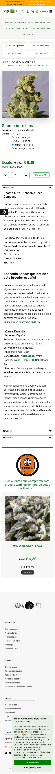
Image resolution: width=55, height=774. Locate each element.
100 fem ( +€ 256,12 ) (24, 148)
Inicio (5, 61)
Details (28, 572)
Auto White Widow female (27, 545)
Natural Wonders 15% (14, 1)
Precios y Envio (11, 633)
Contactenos (10, 713)
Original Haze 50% (15, 4)
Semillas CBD (21, 28)
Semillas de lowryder (39, 22)
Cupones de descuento (14, 671)
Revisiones (8, 437)
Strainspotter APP (12, 675)
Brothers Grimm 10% (38, 4)
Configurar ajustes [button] (32, 767)
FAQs (7, 716)
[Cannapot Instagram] (6, 753)
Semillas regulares (40, 28)
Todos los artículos (12, 641)
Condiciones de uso (12, 683)
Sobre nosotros (11, 629)
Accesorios (27, 34)
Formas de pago (11, 637)
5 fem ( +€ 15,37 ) (22, 141)
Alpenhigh (9, 739)
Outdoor (9, 28)
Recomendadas (11, 667)
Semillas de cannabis (15, 22)
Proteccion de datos (13, 679)
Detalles (7, 431)
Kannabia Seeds (14, 65)
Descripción (9, 187)
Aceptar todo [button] (32, 762)
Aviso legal (9, 645)
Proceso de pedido (12, 705)
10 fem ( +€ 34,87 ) (23, 144)
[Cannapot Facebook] (10, 753)
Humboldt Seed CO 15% (40, 1)
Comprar (39, 175)
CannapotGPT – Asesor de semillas (18, 687)
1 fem (17, 133)
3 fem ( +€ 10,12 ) (22, 137)
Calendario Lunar (11, 649)
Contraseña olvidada (13, 709)
